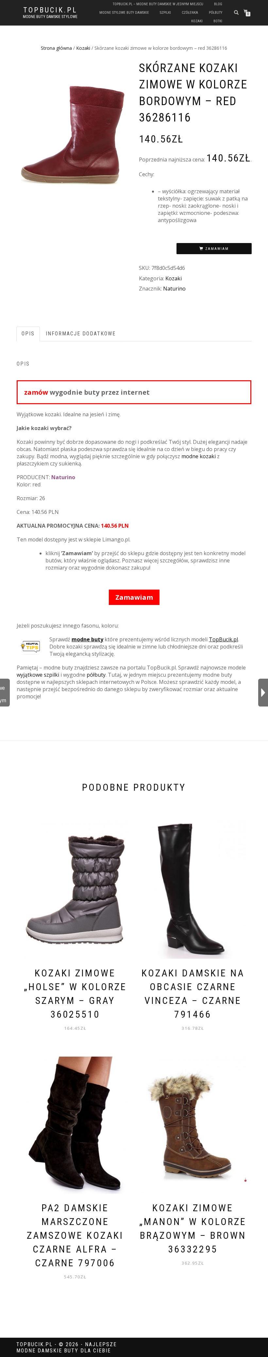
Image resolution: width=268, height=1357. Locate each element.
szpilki (165, 12)
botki (217, 21)
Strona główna (56, 48)
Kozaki (83, 48)
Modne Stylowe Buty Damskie (124, 12)
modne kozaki (198, 456)
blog (218, 4)
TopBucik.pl (50, 10)
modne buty (87, 639)
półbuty (215, 12)
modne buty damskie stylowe (50, 16)
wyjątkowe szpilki (38, 674)
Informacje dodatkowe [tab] (81, 333)
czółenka (190, 12)
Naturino (174, 288)
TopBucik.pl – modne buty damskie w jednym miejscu (158, 4)
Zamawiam (217, 249)
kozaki (197, 21)
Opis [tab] (28, 333)
